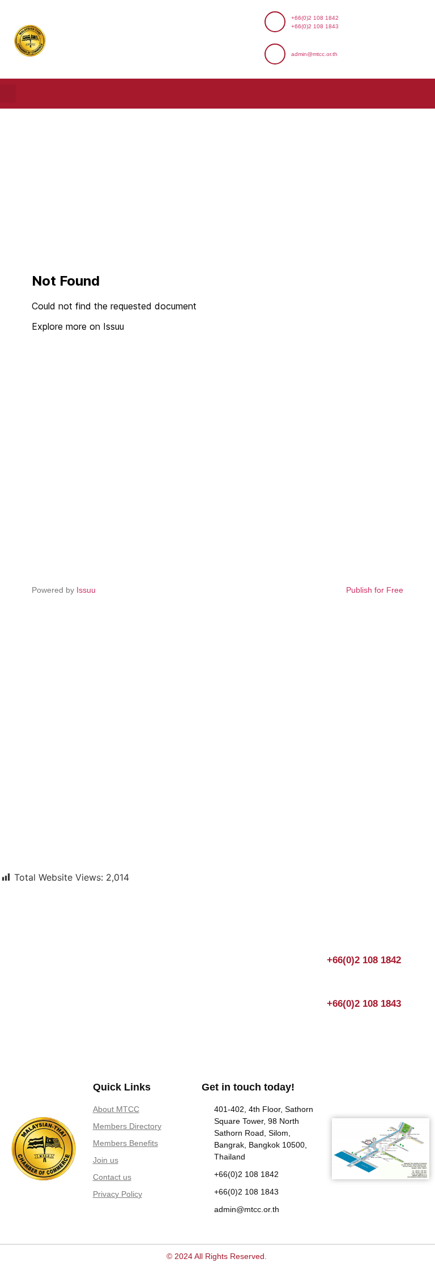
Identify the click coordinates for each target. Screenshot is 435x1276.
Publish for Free (374, 589)
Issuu (86, 589)
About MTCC (116, 1109)
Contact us (112, 1177)
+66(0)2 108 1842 (315, 18)
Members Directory (127, 1126)
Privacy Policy (117, 1194)
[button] (8, 93)
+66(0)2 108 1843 (315, 26)
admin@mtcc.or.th (314, 54)
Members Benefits (125, 1143)
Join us (105, 1160)
